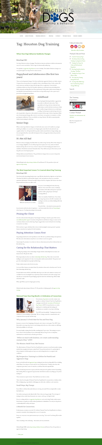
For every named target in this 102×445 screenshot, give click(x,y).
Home (21, 36)
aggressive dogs (33, 362)
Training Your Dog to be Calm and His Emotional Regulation (77, 65)
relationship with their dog (41, 257)
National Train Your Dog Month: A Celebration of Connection (38, 296)
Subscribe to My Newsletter (77, 50)
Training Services (40, 36)
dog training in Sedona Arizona (37, 427)
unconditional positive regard (23, 220)
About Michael (29, 36)
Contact (58, 36)
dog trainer (45, 299)
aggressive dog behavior (29, 68)
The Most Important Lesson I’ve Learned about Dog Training (38, 170)
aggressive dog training (21, 164)
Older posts (19, 434)
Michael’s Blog (67, 36)
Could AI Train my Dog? (77, 57)
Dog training (56, 208)
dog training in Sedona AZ (33, 162)
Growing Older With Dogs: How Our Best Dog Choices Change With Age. (77, 84)
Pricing (51, 36)
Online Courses (77, 36)
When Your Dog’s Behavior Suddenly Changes (33, 54)
